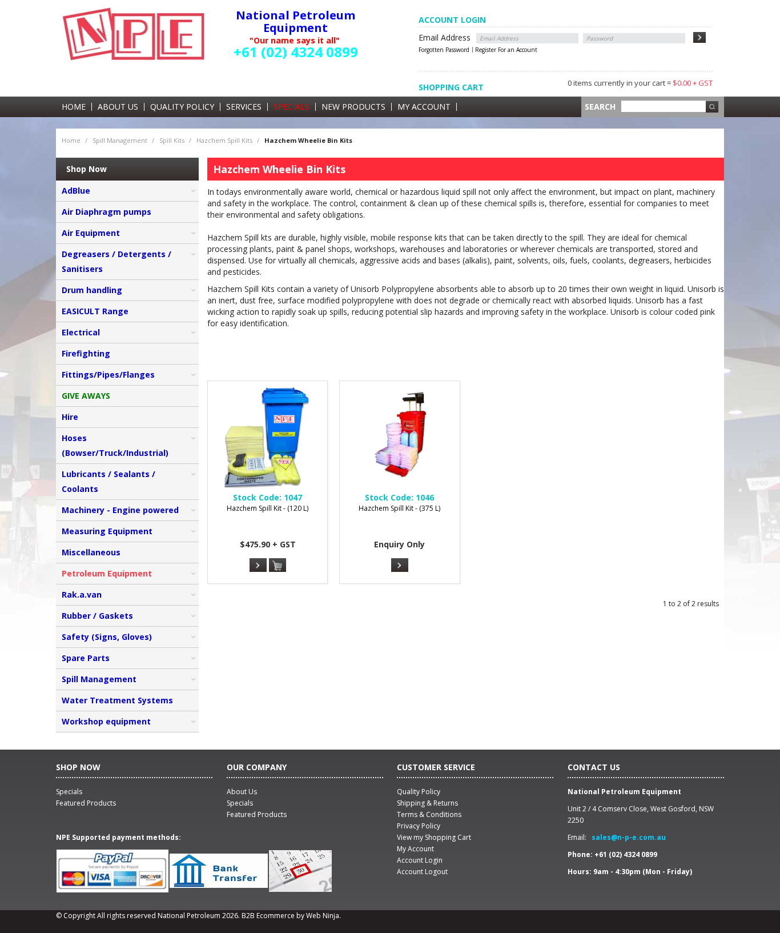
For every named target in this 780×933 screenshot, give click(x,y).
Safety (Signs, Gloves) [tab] (107, 636)
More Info (258, 565)
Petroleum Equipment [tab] (107, 573)
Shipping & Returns (427, 803)
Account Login (420, 860)
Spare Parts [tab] (86, 657)
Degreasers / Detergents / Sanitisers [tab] (116, 261)
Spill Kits (171, 140)
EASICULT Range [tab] (95, 311)
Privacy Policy (418, 826)
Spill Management (120, 140)
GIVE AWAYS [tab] (86, 395)
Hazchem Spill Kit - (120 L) (267, 508)
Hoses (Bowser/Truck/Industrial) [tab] (115, 445)
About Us (118, 107)
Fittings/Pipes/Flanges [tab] (108, 374)
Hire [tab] (70, 416)
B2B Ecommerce (268, 915)
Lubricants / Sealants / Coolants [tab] (108, 481)
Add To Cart (277, 565)
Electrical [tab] (81, 332)
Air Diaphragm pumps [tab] (106, 211)
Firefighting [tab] (86, 353)
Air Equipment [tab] (91, 232)
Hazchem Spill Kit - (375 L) (399, 508)
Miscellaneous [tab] (91, 552)
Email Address (445, 37)
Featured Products (257, 814)
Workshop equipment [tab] (106, 721)
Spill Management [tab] (99, 679)
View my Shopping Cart (434, 837)
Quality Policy (182, 107)
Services (244, 107)
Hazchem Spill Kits (224, 140)
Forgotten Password (444, 50)
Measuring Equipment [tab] (107, 531)
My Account (424, 107)
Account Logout (422, 871)
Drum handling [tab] (92, 290)
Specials (291, 107)
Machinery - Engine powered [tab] (120, 509)
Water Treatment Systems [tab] (117, 700)
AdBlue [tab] (76, 190)
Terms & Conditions (429, 814)
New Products (353, 107)
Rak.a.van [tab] (82, 594)
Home (74, 107)
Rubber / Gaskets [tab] (97, 615)
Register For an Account (506, 50)
